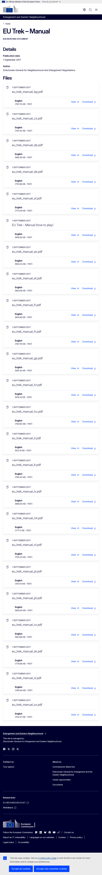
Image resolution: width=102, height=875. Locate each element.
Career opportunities (61, 779)
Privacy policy (76, 837)
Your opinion (8, 767)
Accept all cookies (20, 868)
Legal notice (8, 842)
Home (7, 23)
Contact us (69, 832)
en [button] (84, 9)
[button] (75, 102)
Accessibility (23, 842)
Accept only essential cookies (51, 868)
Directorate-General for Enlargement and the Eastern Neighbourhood (72, 773)
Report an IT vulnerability (14, 837)
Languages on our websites (41, 837)
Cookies (62, 837)
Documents (57, 784)
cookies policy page (47, 858)
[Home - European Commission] (10, 8)
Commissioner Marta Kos (63, 767)
